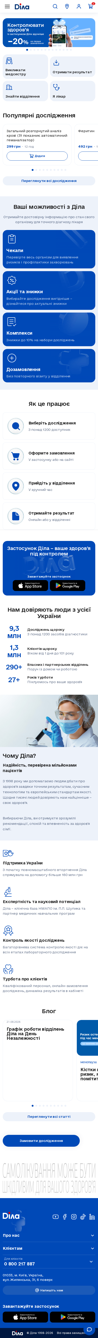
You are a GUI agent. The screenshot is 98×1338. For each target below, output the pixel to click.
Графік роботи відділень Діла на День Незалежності (35, 1033)
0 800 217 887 (19, 1263)
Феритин (86, 131)
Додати (40, 156)
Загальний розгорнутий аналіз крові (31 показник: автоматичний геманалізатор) (37, 135)
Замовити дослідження (41, 1141)
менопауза (88, 1062)
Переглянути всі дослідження (49, 181)
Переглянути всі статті (49, 1116)
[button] (27, 50)
